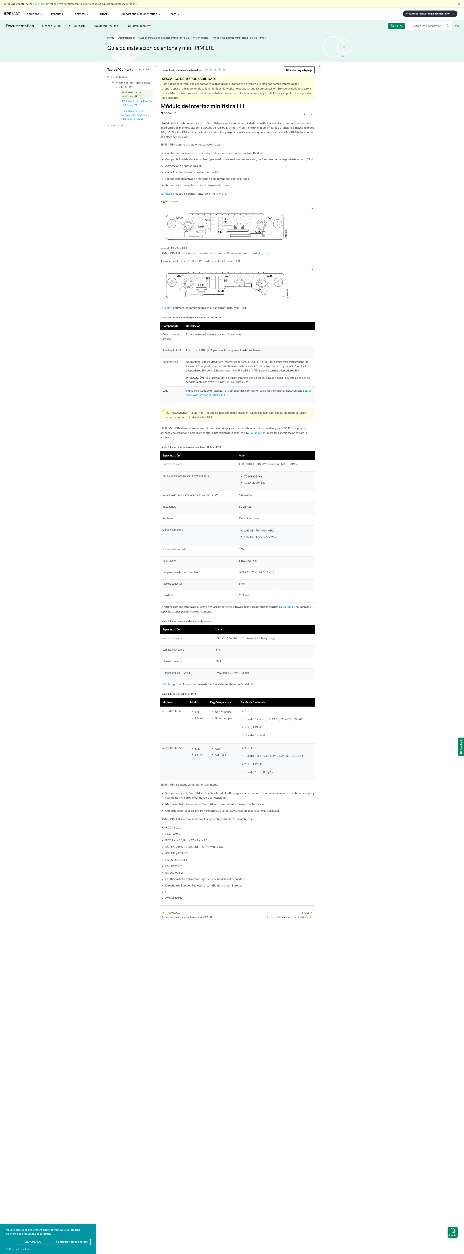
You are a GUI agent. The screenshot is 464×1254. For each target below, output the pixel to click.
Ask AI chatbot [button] (41, 3)
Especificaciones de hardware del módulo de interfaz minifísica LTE (135, 115)
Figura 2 (264, 253)
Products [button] (57, 14)
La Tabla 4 (166, 684)
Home (111, 37)
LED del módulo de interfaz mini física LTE (136, 103)
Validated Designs (106, 25)
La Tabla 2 (256, 432)
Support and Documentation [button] (139, 14)
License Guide (51, 25)
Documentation (20, 25)
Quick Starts (77, 25)
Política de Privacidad (17, 1249)
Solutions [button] (33, 14)
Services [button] (80, 14)
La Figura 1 (167, 193)
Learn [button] (172, 14)
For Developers (139, 25)
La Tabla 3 (289, 606)
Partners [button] (103, 14)
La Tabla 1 (166, 307)
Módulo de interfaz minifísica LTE (133, 94)
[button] (453, 1232)
